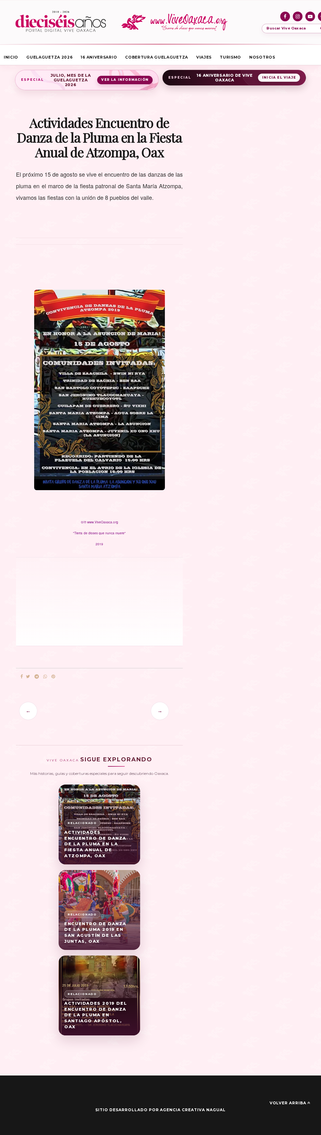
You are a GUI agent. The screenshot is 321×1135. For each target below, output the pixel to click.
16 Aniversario (99, 57)
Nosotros (262, 57)
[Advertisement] (69, 601)
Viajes (204, 57)
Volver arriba (288, 1103)
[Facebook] (285, 16)
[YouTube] (310, 16)
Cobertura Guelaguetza (156, 57)
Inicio (11, 57)
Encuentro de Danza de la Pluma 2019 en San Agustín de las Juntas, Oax (95, 932)
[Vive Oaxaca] (175, 22)
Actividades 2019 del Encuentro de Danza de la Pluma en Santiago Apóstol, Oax (95, 1015)
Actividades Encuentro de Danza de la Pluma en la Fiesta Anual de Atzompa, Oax (95, 844)
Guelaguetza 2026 (49, 57)
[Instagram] (298, 16)
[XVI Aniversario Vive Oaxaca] (61, 22)
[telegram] (36, 676)
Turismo (230, 57)
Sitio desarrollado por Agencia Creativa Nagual (160, 1109)
